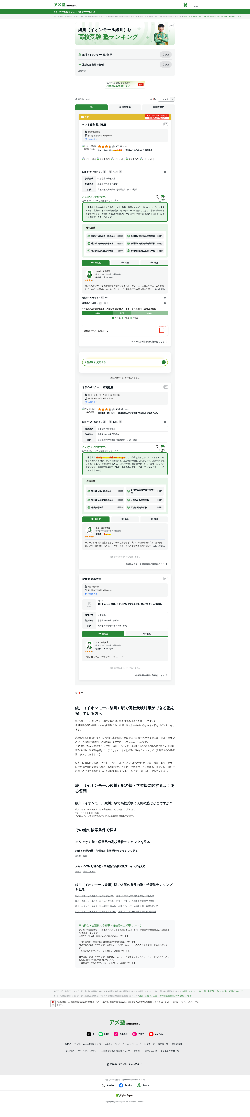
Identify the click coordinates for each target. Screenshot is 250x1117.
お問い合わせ (151, 1050)
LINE (106, 1034)
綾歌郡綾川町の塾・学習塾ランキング (122, 16)
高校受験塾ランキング (70, 996)
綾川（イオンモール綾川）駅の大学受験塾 (135, 900)
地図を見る (92, 139)
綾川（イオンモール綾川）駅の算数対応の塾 (95, 911)
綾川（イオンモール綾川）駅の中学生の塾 (135, 895)
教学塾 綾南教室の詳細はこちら (149, 675)
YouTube (159, 1034)
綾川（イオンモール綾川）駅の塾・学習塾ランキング (160, 16)
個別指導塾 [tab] (125, 107)
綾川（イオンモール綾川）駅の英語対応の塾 (95, 906)
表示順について (84, 99)
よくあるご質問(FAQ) (170, 1050)
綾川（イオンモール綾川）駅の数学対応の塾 (138, 906)
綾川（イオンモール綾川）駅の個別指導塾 (137, 911)
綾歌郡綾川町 (89, 871)
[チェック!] (162, 330)
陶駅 (85, 855)
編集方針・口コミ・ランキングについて (123, 1044)
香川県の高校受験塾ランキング (93, 996)
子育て (141, 1034)
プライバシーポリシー (88, 1050)
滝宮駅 (78, 855)
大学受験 (124, 1034)
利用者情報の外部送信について (116, 1050)
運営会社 (137, 1050)
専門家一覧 (163, 1044)
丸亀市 (78, 871)
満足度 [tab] (98, 262)
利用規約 (70, 1050)
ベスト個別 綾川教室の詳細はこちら (147, 341)
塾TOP (56, 16)
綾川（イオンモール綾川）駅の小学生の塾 (94, 895)
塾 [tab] (91, 107)
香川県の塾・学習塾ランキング (93, 16)
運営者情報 (177, 1044)
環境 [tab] (156, 262)
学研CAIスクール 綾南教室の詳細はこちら (145, 564)
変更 (167, 54)
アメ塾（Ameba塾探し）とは (87, 1044)
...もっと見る (159, 289)
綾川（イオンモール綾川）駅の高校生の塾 (94, 900)
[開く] (165, 172)
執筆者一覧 (150, 1044)
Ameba (110, 1085)
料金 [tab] (127, 262)
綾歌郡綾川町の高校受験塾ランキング (122, 996)
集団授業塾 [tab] (158, 107)
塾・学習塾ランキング (70, 16)
